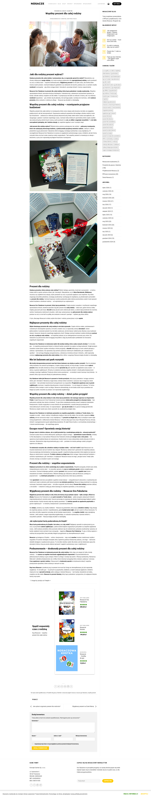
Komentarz (35, 720)
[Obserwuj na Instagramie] (34, 785)
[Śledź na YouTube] (40, 785)
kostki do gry (106, 96)
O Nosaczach (52, 4)
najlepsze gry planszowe (109, 102)
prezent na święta (107, 133)
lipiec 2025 (106, 215)
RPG (104, 138)
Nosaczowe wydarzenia (110, 161)
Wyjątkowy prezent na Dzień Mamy (83, 706)
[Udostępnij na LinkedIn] (68, 686)
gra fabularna (106, 76)
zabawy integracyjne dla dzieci (110, 147)
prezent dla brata (107, 116)
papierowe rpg (106, 113)
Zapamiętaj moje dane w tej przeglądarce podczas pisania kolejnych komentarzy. (57, 744)
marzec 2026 (107, 201)
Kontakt (70, 4)
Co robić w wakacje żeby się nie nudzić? (113, 46)
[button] (101, 3)
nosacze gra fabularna (81, 692)
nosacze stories (107, 107)
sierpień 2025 (107, 211)
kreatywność (114, 96)
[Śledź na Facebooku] (31, 785)
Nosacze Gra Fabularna (84, 601)
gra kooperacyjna (115, 76)
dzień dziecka (106, 73)
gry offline (105, 90)
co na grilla (105, 70)
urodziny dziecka (107, 141)
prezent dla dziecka (108, 119)
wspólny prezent (92, 692)
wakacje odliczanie (107, 144)
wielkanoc (116, 144)
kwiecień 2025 (107, 225)
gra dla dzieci (114, 73)
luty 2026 (105, 204)
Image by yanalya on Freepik (40, 580)
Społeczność (87, 4)
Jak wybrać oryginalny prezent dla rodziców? (46, 706)
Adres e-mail (58, 736)
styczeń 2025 (107, 235)
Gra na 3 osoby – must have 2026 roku (114, 40)
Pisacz (75, 18)
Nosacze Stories (83, 628)
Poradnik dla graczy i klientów (63, 11)
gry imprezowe (106, 87)
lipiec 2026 (106, 187)
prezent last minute (107, 127)
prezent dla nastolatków (109, 121)
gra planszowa (115, 79)
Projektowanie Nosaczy (110, 171)
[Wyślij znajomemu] (61, 686)
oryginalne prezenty (108, 110)
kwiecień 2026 (107, 198)
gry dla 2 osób (106, 82)
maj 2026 (105, 194)
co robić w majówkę (115, 70)
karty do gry (113, 93)
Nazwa (34, 736)
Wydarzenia (78, 4)
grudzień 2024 (107, 238)
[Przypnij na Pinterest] (65, 686)
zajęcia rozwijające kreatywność (111, 150)
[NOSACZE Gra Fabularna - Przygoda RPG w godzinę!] (38, 4)
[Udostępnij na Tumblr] (71, 686)
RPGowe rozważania (109, 174)
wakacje (115, 141)
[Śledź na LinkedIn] (37, 785)
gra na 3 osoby (106, 79)
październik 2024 (108, 242)
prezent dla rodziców (108, 124)
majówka (105, 99)
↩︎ (50, 580)
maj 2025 (105, 221)
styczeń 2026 (107, 208)
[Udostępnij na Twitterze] (58, 686)
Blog (59, 4)
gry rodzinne (106, 93)
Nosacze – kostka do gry (83, 656)
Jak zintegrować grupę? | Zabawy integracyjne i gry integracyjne (112, 33)
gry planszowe (113, 90)
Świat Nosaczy (107, 177)
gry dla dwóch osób (108, 84)
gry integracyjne (116, 87)
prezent (113, 113)
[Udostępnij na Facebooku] (55, 686)
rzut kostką (109, 138)
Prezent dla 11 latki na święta (114, 52)
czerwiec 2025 (107, 218)
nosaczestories (116, 107)
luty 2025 (105, 231)
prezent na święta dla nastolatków (111, 136)
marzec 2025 (107, 228)
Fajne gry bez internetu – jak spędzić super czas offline (114, 58)
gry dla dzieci (117, 84)
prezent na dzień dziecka (109, 130)
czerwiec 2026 (107, 191)
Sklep (64, 4)
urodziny (116, 138)
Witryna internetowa (81, 736)
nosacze (73, 692)
